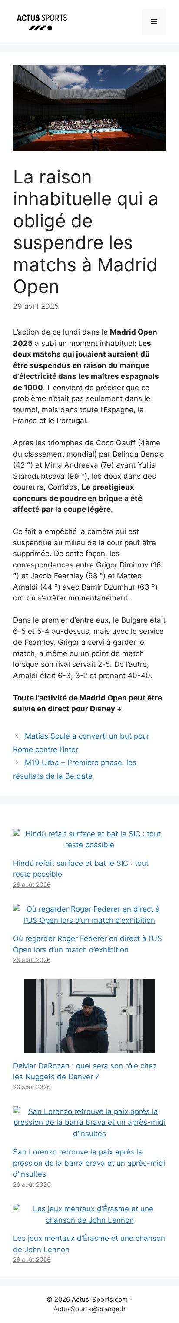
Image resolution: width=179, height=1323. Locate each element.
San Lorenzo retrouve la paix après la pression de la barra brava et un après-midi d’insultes (89, 1162)
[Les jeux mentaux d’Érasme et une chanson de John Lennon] (89, 1220)
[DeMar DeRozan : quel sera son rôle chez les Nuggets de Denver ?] (89, 1047)
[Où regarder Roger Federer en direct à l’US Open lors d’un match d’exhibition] (89, 920)
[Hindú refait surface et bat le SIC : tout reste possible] (89, 844)
